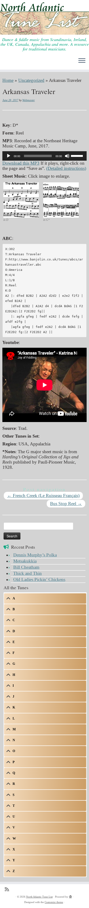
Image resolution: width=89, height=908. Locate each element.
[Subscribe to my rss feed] (8, 889)
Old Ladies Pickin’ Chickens (39, 579)
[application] (44, 156)
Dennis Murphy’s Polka (35, 554)
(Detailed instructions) (66, 168)
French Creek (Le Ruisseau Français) (43, 495)
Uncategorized (31, 80)
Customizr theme (54, 902)
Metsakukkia (25, 561)
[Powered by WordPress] (70, 896)
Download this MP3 (20, 163)
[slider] (77, 155)
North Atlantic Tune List (39, 896)
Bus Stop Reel (66, 503)
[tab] (45, 598)
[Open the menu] (81, 61)
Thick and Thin (27, 573)
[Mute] (67, 156)
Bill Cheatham (26, 567)
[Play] (8, 156)
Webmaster (28, 100)
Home (8, 80)
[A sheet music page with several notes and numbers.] (21, 199)
